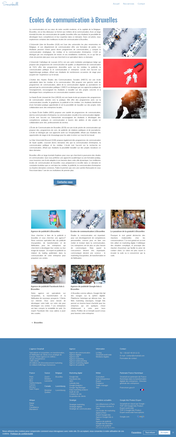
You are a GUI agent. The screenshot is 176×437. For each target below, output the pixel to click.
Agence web (74, 357)
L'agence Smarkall (36, 349)
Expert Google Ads (103, 415)
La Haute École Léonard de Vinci (42, 97)
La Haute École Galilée (38, 112)
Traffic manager (102, 385)
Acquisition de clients (77, 396)
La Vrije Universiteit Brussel (40, 140)
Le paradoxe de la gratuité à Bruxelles (127, 231)
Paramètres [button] (136, 432)
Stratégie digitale (75, 407)
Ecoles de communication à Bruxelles (88, 231)
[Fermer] (173, 432)
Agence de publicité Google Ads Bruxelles (104, 422)
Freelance (100, 383)
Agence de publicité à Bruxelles (45, 231)
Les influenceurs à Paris (105, 404)
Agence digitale (75, 355)
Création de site (75, 394)
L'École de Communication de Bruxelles (45, 128)
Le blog (99, 353)
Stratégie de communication (80, 409)
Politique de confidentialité (21, 434)
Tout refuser (150, 432)
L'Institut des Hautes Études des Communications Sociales (54, 80)
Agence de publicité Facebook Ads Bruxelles (105, 427)
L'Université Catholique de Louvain (43, 62)
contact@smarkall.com (135, 356)
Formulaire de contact (128, 358)
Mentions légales (102, 357)
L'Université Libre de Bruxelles (41, 44)
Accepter (164, 432)
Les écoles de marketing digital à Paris (105, 412)
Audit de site (74, 392)
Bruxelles (38, 323)
